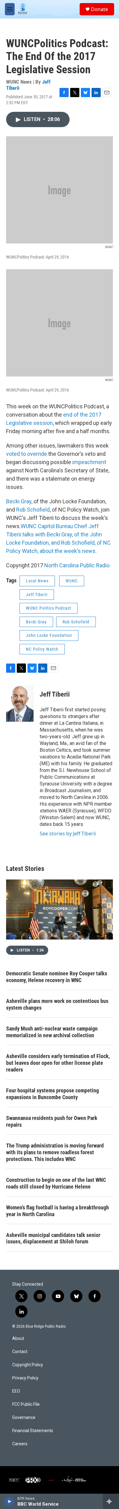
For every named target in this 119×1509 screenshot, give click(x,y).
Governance (23, 1417)
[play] (9, 1501)
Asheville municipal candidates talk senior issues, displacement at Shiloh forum (53, 1238)
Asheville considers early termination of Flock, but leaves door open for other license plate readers (58, 1063)
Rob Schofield (33, 509)
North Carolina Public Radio (77, 565)
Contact (19, 1351)
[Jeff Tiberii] (20, 703)
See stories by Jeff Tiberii (68, 833)
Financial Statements (32, 1430)
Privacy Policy (25, 1378)
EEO (16, 1391)
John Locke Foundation (49, 635)
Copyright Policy (27, 1365)
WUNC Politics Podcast (48, 608)
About (18, 1338)
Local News (37, 580)
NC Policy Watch (42, 649)
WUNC (72, 580)
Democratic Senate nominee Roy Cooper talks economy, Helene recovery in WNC (56, 976)
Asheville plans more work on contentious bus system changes (57, 1004)
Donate (99, 9)
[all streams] (111, 1501)
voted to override (26, 454)
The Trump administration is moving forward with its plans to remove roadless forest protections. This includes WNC (55, 1152)
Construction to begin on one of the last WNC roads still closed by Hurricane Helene (56, 1183)
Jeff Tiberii (37, 594)
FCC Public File (26, 1404)
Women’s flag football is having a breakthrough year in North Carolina (57, 1210)
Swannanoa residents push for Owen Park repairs (51, 1121)
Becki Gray (18, 501)
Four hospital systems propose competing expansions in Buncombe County (52, 1093)
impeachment (89, 462)
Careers (19, 1444)
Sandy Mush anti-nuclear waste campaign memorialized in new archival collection (52, 1031)
